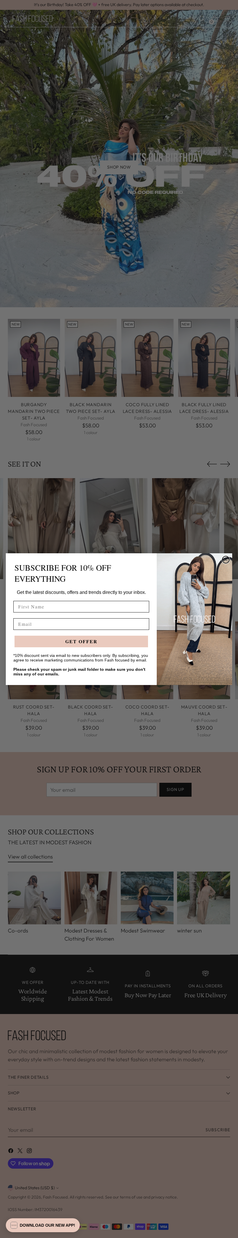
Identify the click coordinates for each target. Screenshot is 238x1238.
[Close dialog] (225, 559)
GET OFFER (81, 641)
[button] (43, 1225)
